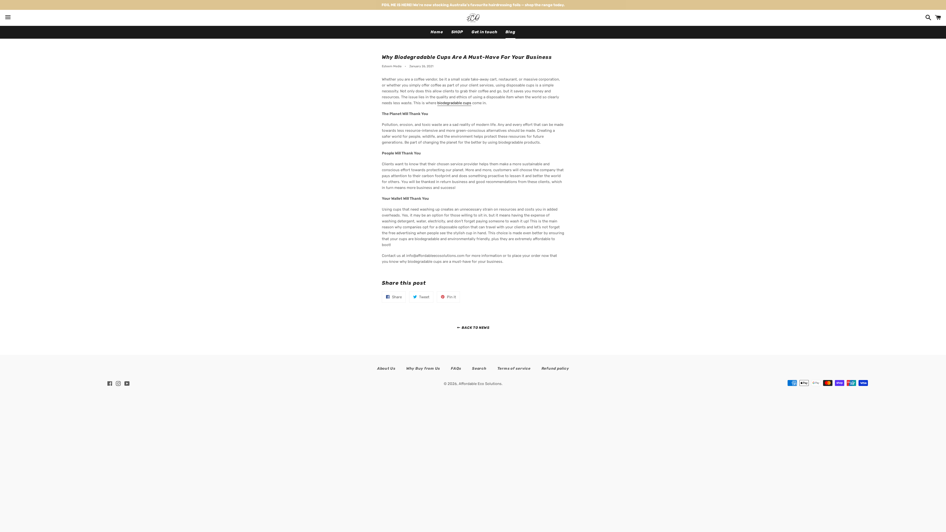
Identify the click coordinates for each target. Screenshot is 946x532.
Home (437, 32)
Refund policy (555, 368)
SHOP (457, 32)
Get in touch (484, 32)
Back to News (475, 328)
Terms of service (514, 368)
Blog (510, 32)
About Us (386, 368)
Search (479, 368)
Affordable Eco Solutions (480, 384)
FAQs (456, 368)
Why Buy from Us (423, 368)
